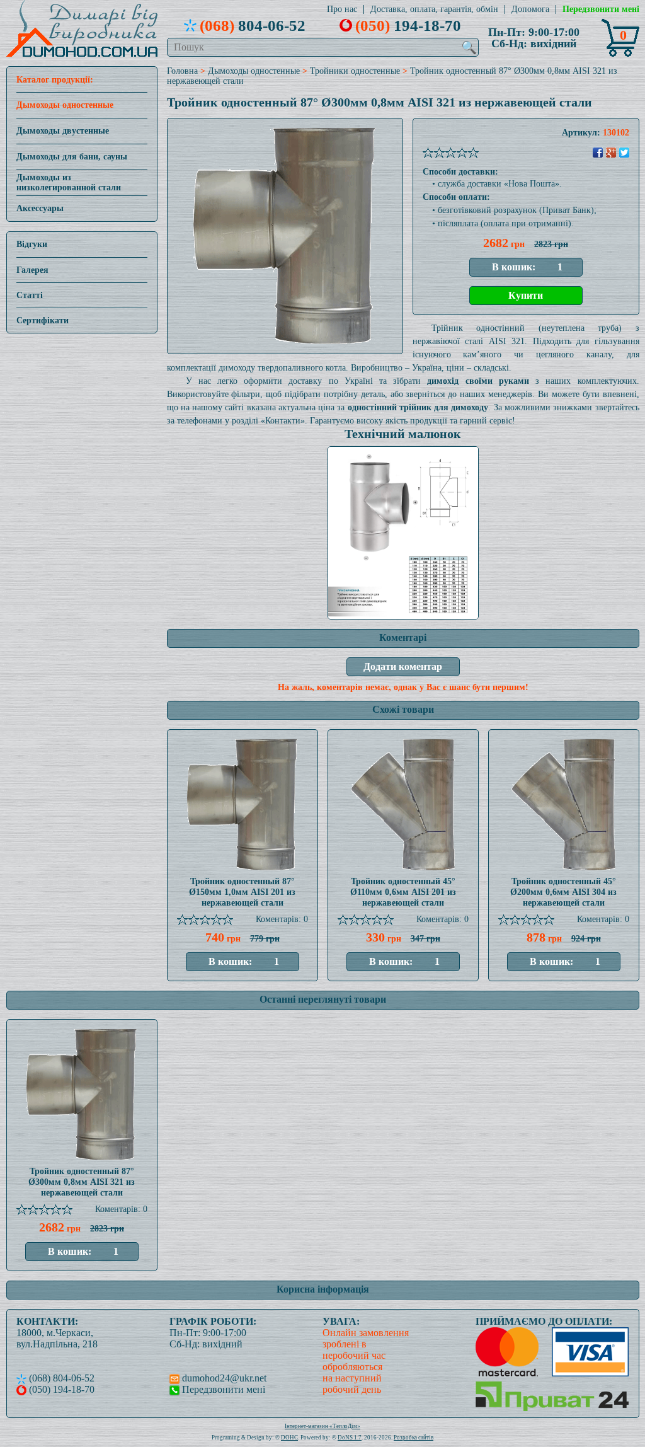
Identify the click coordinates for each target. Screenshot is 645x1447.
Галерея (32, 270)
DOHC (289, 1437)
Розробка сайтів (413, 1437)
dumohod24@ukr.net (223, 1378)
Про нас (342, 9)
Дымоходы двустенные (62, 130)
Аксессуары (40, 208)
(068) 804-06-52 (60, 1378)
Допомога (530, 9)
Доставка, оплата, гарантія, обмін (434, 9)
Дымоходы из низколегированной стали (68, 182)
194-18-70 (408, 25)
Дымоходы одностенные (64, 105)
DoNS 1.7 (350, 1437)
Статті (29, 295)
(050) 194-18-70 (60, 1389)
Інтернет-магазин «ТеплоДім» (322, 1426)
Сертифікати (42, 320)
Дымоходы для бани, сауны (71, 156)
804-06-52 (252, 25)
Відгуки (31, 244)
